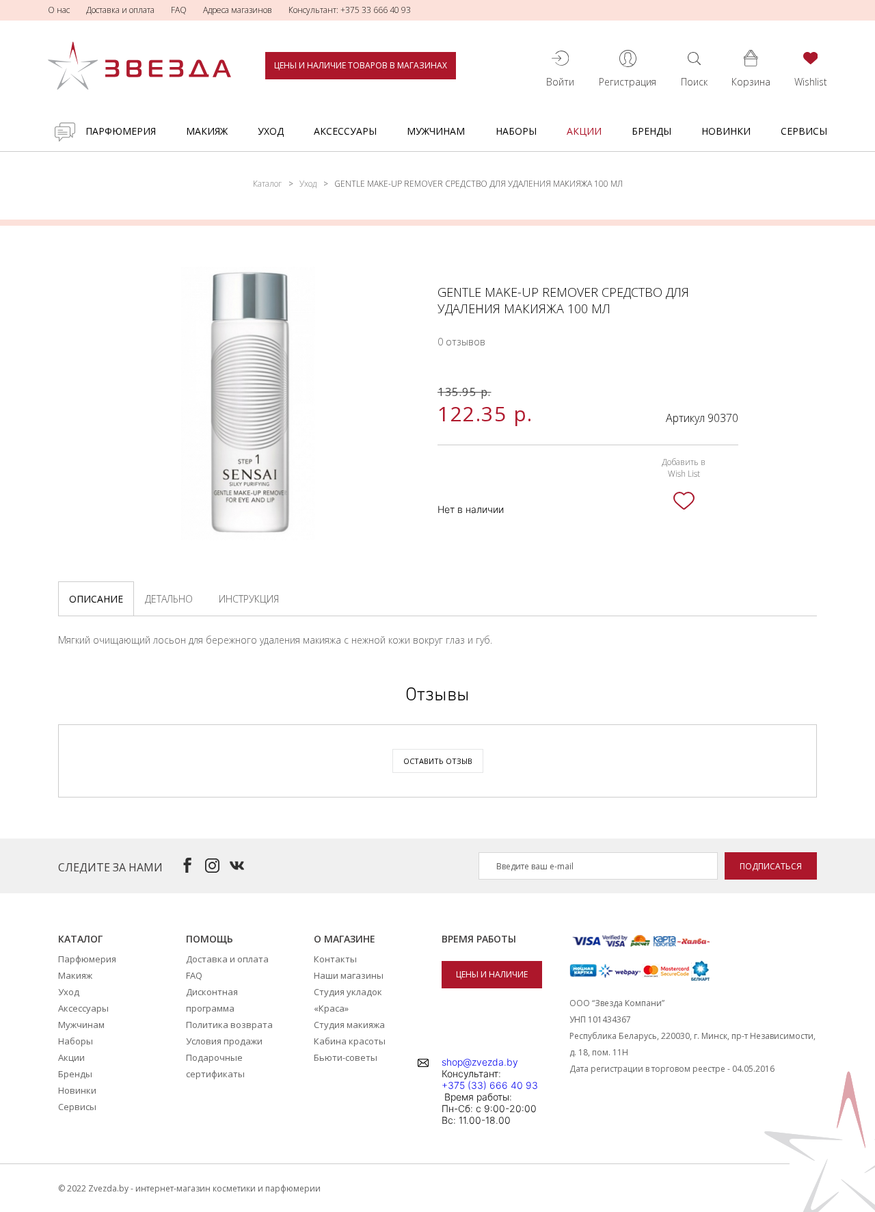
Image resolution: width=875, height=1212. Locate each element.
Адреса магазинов (237, 10)
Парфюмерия (120, 130)
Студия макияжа (349, 1024)
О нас (59, 10)
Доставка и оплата (120, 10)
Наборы (516, 130)
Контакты (335, 959)
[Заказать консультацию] (65, 132)
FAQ (179, 10)
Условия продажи (224, 1041)
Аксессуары (345, 130)
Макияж (207, 130)
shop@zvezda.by (480, 1062)
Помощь (209, 938)
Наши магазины (348, 975)
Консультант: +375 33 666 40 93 (349, 10)
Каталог (267, 183)
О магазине (344, 938)
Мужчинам (436, 130)
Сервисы (804, 130)
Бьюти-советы (345, 1057)
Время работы (479, 938)
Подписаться (771, 866)
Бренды (651, 130)
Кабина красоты (350, 1041)
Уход (271, 130)
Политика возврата (229, 1024)
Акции (584, 130)
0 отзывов (461, 341)
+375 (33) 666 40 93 (490, 1085)
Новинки (726, 130)
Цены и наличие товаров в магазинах (360, 65)
